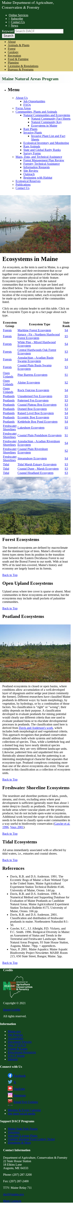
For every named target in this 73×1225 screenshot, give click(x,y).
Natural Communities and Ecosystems (46, 115)
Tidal (6, 464)
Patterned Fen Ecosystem (33, 400)
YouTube (19, 1088)
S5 (66, 336)
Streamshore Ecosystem (32, 458)
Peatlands (9, 396)
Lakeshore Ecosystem (31, 427)
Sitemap (13, 1059)
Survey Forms (32, 153)
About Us (22, 97)
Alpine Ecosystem (29, 382)
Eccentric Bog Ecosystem (33, 417)
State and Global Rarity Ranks (42, 149)
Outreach (29, 174)
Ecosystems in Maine (44, 125)
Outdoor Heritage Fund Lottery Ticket (31, 1139)
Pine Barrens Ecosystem (32, 374)
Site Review (30, 170)
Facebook (20, 1075)
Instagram (20, 1095)
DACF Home (16, 1055)
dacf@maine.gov (13, 1194)
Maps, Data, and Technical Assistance (39, 156)
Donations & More (19, 1142)
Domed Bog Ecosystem (32, 409)
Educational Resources (22, 1052)
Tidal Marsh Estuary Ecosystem (37, 464)
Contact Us (18, 22)
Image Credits (11, 1009)
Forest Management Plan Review (43, 160)
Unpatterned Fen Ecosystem (35, 396)
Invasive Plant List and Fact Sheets (48, 137)
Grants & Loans (17, 1048)
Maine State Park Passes (23, 1128)
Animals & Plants (18, 45)
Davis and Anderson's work (36, 727)
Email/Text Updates (26, 1102)
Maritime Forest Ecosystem (34, 330)
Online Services (18, 15)
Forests (7, 330)
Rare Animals (31, 146)
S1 (66, 374)
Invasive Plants (32, 132)
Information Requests (36, 167)
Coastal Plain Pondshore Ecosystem (40, 435)
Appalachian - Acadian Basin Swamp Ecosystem (36, 359)
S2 (66, 382)
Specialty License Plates (22, 1135)
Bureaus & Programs (20, 69)
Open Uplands (8, 374)
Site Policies (15, 1035)
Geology (13, 52)
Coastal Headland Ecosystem (35, 473)
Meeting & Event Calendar (24, 1110)
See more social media (21, 1113)
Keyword (8, 31)
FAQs (27, 104)
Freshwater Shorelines (10, 427)
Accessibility (16, 1038)
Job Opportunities (34, 101)
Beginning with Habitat (37, 177)
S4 (66, 330)
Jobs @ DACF (17, 1045)
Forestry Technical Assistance (41, 163)
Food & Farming (18, 59)
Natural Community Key (46, 122)
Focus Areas (23, 108)
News (14, 25)
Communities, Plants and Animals (36, 111)
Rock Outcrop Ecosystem (33, 390)
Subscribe (17, 18)
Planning (13, 62)
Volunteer (14, 1132)
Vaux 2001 (17, 827)
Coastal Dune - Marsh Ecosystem (38, 468)
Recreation (14, 55)
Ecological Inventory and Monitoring (46, 143)
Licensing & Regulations (23, 66)
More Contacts (12, 1200)
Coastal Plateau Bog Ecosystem (37, 404)
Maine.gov (14, 1031)
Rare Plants (30, 129)
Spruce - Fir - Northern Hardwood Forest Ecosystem (39, 336)
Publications (23, 184)
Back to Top (10, 575)
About (12, 41)
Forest (11, 48)
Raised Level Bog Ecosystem (36, 413)
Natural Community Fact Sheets (50, 118)
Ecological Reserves (28, 181)
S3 (66, 351)
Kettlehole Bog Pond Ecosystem (37, 421)
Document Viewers (20, 1041)
